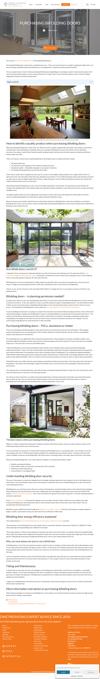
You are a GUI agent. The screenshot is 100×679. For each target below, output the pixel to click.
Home (17, 61)
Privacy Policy (80, 676)
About (30, 4)
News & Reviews (55, 4)
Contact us (65, 4)
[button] (93, 4)
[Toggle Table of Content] (90, 82)
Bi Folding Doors (26, 61)
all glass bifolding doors (18, 500)
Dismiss (77, 672)
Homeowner (39, 4)
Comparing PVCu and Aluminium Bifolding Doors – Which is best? (26, 603)
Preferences (91, 672)
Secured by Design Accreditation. (22, 493)
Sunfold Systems (13, 602)
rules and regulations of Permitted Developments (62, 307)
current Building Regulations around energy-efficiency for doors (41, 521)
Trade (46, 4)
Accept (63, 672)
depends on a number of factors (49, 509)
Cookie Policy (73, 676)
